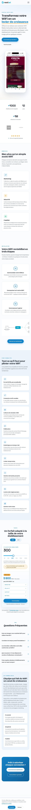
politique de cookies (6, 803)
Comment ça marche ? (10, 39)
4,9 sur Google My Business (16, 138)
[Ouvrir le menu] (28, 2)
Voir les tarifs (7, 44)
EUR (18, 540)
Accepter (11, 807)
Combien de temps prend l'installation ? (15, 640)
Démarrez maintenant (15, 341)
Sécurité (7, 588)
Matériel (7, 595)
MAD (13, 540)
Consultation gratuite (15, 774)
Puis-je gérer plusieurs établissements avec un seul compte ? (15, 661)
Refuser (20, 807)
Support (7, 592)
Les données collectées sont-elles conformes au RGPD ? (15, 647)
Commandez (15, 600)
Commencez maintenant (15, 769)
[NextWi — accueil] (6, 2)
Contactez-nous (14, 610)
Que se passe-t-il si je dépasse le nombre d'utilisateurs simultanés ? (15, 654)
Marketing (7, 584)
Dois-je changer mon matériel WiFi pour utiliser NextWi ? (15, 634)
